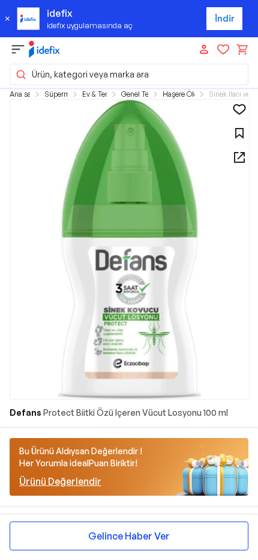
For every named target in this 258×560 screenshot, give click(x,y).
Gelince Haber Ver (129, 536)
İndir (225, 18)
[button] (129, 74)
